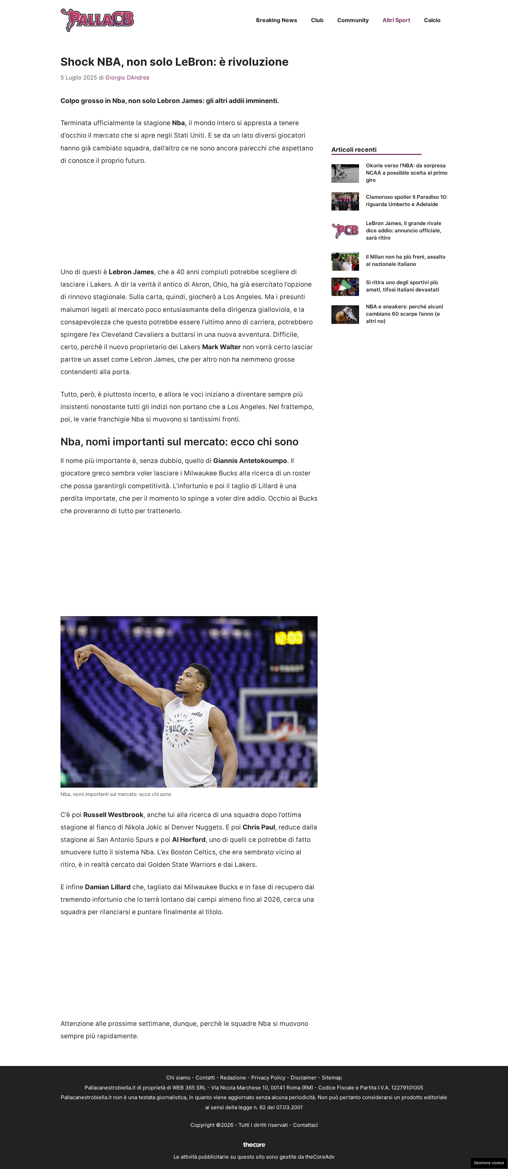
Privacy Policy (268, 1077)
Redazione (233, 1077)
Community (353, 20)
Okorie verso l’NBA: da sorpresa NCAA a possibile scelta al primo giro (407, 172)
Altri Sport (396, 20)
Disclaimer (304, 1077)
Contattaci (305, 1125)
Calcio (432, 20)
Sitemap (332, 1077)
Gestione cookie (489, 1162)
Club (317, 20)
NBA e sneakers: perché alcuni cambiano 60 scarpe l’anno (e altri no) (404, 313)
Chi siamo (178, 1077)
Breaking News (276, 20)
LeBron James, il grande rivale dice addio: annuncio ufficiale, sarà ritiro (403, 230)
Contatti (205, 1077)
